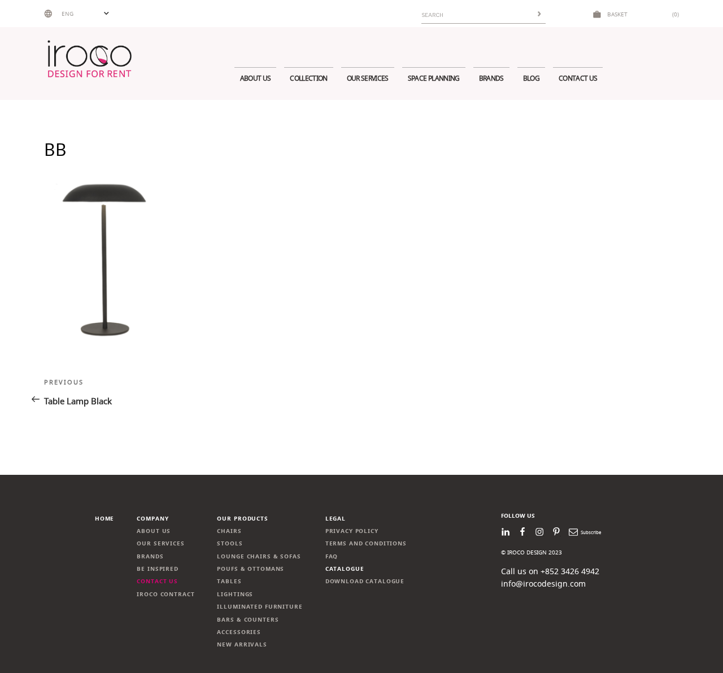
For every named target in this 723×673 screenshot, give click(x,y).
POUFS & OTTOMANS (250, 569)
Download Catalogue (365, 581)
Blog (531, 78)
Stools (229, 543)
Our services (368, 78)
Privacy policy (351, 531)
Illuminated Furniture (259, 606)
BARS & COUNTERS (247, 619)
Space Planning (434, 78)
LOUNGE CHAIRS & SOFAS (258, 556)
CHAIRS (229, 531)
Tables (229, 581)
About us (255, 78)
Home (104, 518)
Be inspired (157, 569)
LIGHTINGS (235, 594)
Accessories (239, 632)
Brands (491, 78)
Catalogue (344, 569)
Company (152, 518)
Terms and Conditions (366, 543)
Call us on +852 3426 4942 (550, 571)
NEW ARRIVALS (242, 644)
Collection (308, 78)
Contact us (578, 78)
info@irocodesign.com (543, 583)
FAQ (331, 556)
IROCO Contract (165, 594)
